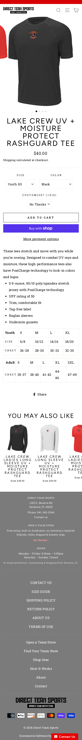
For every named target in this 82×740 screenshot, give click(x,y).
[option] (41, 61)
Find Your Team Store (41, 651)
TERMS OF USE (41, 626)
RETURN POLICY (41, 609)
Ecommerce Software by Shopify (40, 736)
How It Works (41, 668)
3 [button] (43, 112)
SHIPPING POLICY (41, 600)
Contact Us (66, 736)
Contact (41, 686)
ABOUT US (41, 618)
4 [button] (46, 112)
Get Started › (41, 540)
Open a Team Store (41, 642)
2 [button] (40, 112)
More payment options (41, 239)
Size (21, 175)
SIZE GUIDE (41, 591)
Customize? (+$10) (39, 195)
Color (56, 175)
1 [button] (37, 111)
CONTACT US (40, 582)
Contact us (41, 517)
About (41, 677)
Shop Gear (41, 659)
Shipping (9, 160)
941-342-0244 (45, 512)
